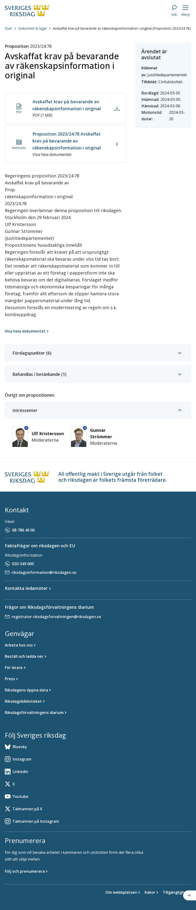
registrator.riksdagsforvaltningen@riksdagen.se (56, 616)
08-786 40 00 (23, 530)
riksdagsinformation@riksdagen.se (43, 572)
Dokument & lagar (32, 28)
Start (8, 28)
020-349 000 (23, 563)
